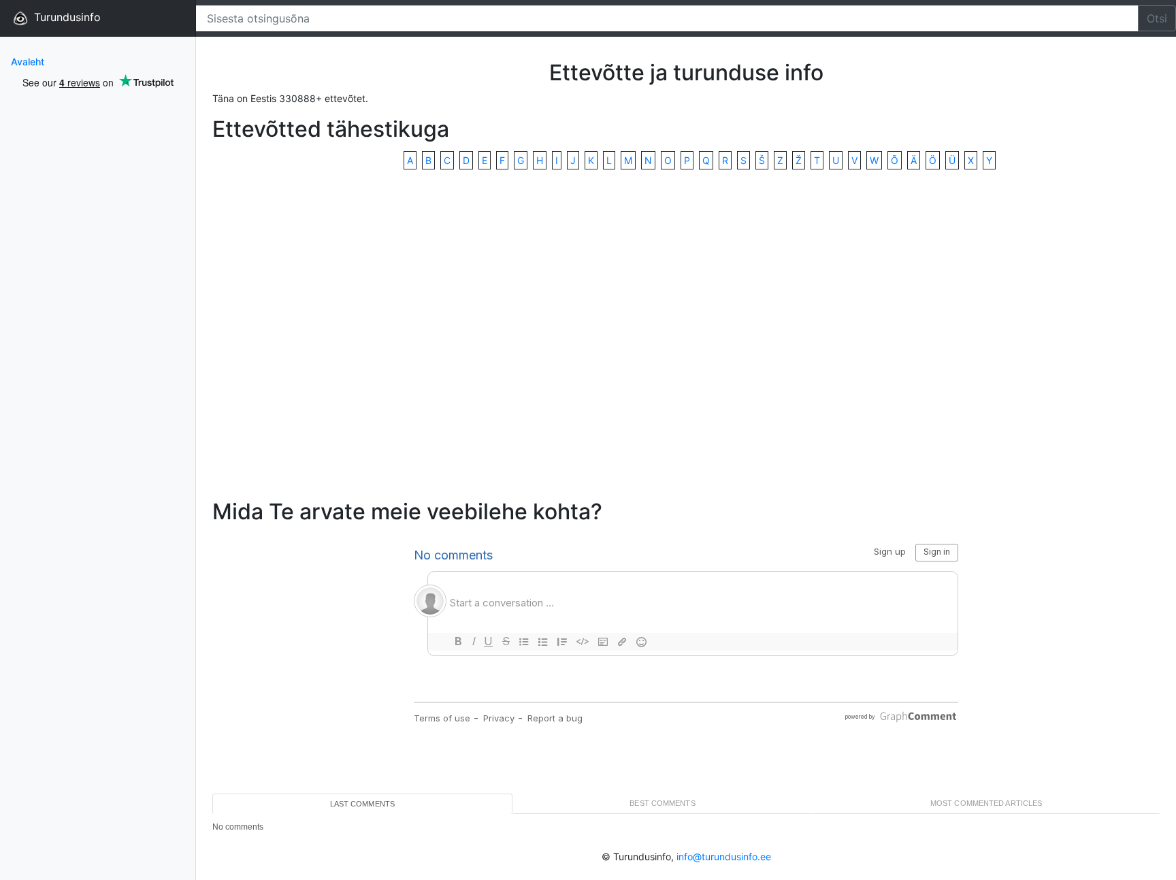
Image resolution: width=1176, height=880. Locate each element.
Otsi (1157, 18)
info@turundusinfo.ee (723, 856)
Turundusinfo (66, 17)
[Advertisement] (686, 335)
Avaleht (27, 61)
